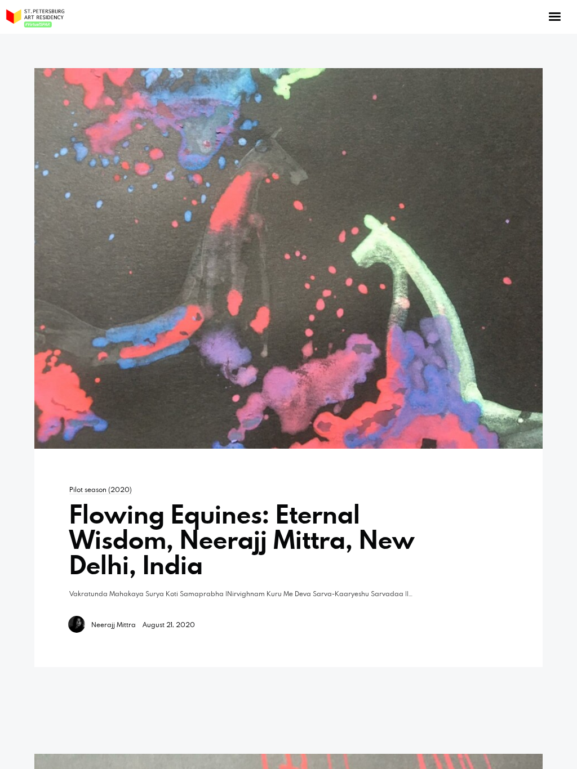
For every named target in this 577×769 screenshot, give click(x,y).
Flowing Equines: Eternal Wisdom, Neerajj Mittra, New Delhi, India (242, 540)
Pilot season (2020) (100, 489)
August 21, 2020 (169, 624)
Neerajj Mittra (113, 624)
